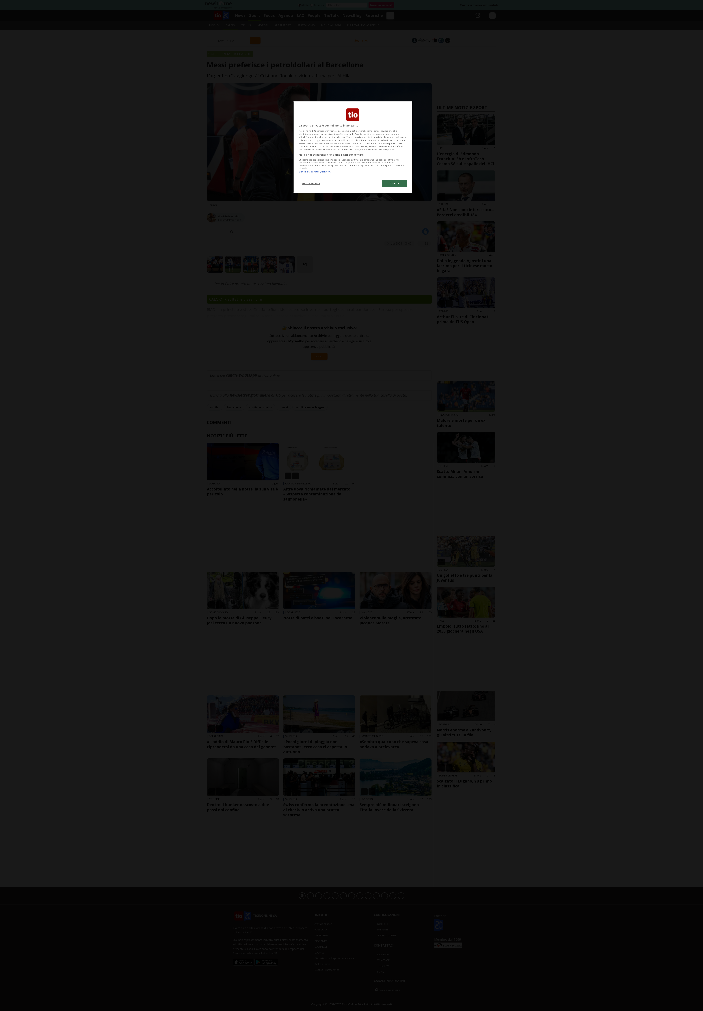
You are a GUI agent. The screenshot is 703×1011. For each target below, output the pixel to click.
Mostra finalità (311, 183)
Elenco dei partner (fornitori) (315, 171)
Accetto (394, 183)
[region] (352, 147)
